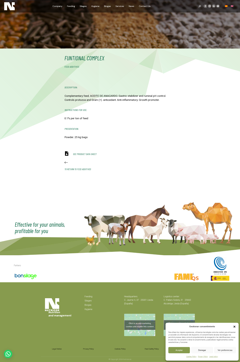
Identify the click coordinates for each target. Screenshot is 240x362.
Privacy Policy (203, 357)
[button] (234, 326)
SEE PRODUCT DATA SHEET (85, 154)
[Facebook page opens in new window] (205, 6)
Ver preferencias (225, 350)
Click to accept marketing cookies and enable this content (140, 325)
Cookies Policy (191, 357)
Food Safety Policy (152, 349)
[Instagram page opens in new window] (209, 6)
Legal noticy (213, 357)
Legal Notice (57, 349)
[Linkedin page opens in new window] (214, 6)
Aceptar (179, 350)
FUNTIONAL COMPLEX (84, 57)
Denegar (202, 350)
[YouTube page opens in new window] (218, 6)
